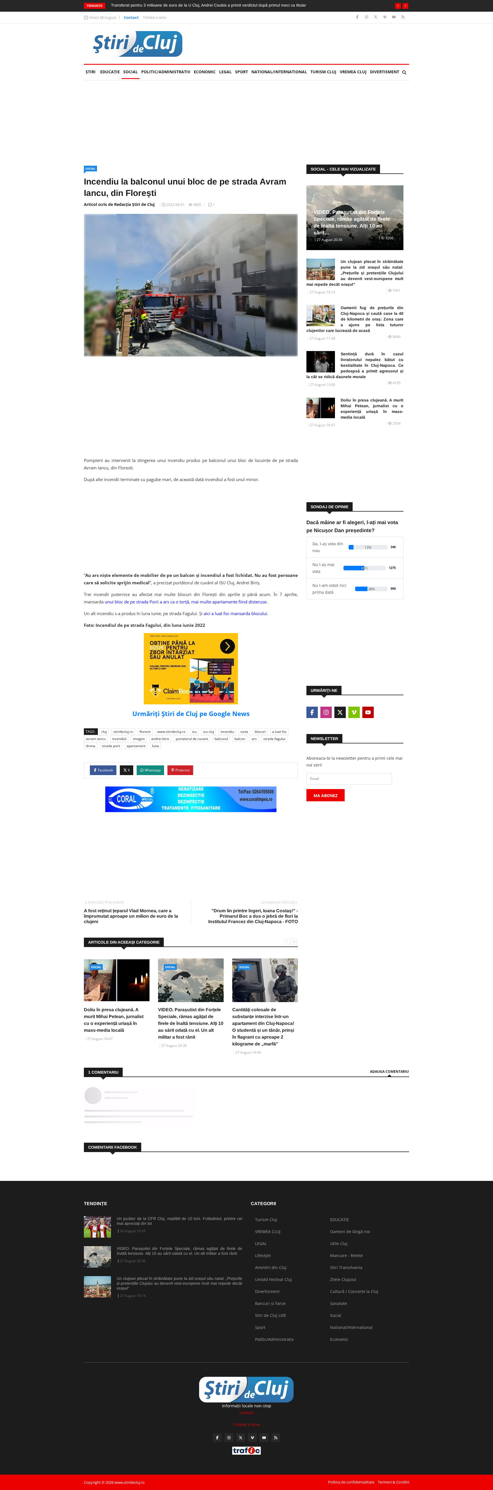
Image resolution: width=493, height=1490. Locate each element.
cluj (104, 731)
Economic (205, 71)
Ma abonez (326, 795)
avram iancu (96, 738)
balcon (240, 738)
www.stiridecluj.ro (171, 731)
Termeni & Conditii (393, 1482)
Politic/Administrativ (165, 71)
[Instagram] (367, 17)
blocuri (260, 731)
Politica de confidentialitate (351, 1482)
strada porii (111, 745)
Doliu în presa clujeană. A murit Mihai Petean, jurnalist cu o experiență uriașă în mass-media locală (372, 408)
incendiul (119, 738)
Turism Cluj (323, 71)
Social (130, 71)
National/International (279, 71)
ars (254, 738)
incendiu (227, 731)
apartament (136, 745)
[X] (376, 17)
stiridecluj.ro (123, 731)
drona (90, 745)
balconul (221, 738)
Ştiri (91, 71)
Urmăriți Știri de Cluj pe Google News (191, 713)
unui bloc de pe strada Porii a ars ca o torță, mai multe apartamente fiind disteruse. (186, 602)
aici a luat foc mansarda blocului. (236, 613)
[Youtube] (394, 17)
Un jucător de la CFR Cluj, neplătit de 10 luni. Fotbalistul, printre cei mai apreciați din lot (179, 1221)
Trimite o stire (154, 17)
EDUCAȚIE (111, 71)
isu (194, 731)
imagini (139, 738)
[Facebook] (357, 17)
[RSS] (403, 17)
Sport (241, 71)
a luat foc (279, 731)
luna (155, 745)
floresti (145, 731)
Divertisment (384, 71)
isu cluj (208, 731)
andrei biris (160, 738)
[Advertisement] (305, 43)
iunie (244, 731)
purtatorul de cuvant (192, 738)
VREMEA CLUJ (353, 71)
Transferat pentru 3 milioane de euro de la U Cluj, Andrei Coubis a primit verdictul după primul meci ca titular (208, 5)
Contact (131, 17)
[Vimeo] (385, 17)
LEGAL (225, 71)
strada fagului (274, 738)
